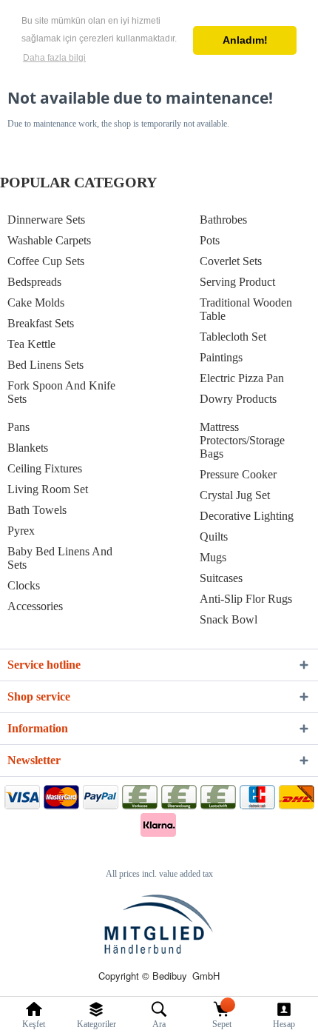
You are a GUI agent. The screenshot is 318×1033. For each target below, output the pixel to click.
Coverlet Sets (231, 261)
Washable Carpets (49, 240)
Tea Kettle (31, 344)
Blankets (27, 447)
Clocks (23, 585)
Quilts (214, 536)
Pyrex (21, 530)
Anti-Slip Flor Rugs (246, 598)
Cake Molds (35, 302)
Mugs (213, 557)
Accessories (35, 606)
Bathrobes (223, 219)
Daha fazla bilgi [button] (54, 58)
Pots (210, 240)
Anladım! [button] (245, 40)
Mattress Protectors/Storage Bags (242, 440)
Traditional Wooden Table (246, 309)
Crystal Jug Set (235, 495)
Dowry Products (238, 398)
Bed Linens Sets (45, 364)
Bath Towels (37, 510)
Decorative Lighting (247, 515)
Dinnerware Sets (46, 219)
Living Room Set (47, 489)
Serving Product (237, 281)
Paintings (221, 357)
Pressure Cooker (238, 474)
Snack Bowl (228, 619)
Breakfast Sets (40, 323)
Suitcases (221, 578)
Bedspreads (34, 281)
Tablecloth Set (233, 336)
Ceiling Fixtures (44, 468)
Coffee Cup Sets (45, 261)
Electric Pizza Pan (242, 378)
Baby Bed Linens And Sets (59, 558)
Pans (18, 427)
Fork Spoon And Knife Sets (61, 392)
